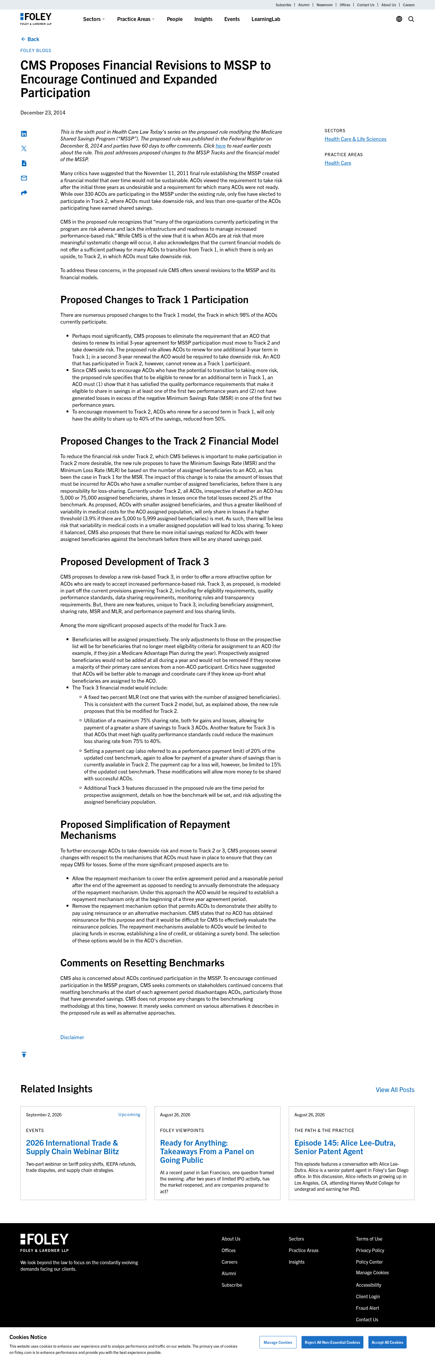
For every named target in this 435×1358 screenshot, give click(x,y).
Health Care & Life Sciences (355, 138)
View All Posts (395, 1089)
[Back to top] (24, 1055)
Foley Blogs (35, 50)
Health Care (338, 162)
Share (24, 192)
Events (232, 18)
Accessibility (368, 1285)
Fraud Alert (367, 1308)
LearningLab (266, 18)
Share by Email (24, 178)
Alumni (304, 5)
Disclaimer (72, 1037)
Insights (203, 18)
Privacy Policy (370, 1250)
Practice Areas (133, 18)
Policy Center (369, 1262)
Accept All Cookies (387, 1342)
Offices (345, 5)
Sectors (92, 18)
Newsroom (325, 5)
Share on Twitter (24, 148)
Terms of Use (369, 1238)
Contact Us (365, 5)
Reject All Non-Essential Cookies (332, 1342)
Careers (409, 5)
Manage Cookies (278, 1342)
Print (24, 163)
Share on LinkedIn (24, 133)
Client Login (368, 1296)
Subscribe (283, 5)
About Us (388, 5)
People (175, 18)
